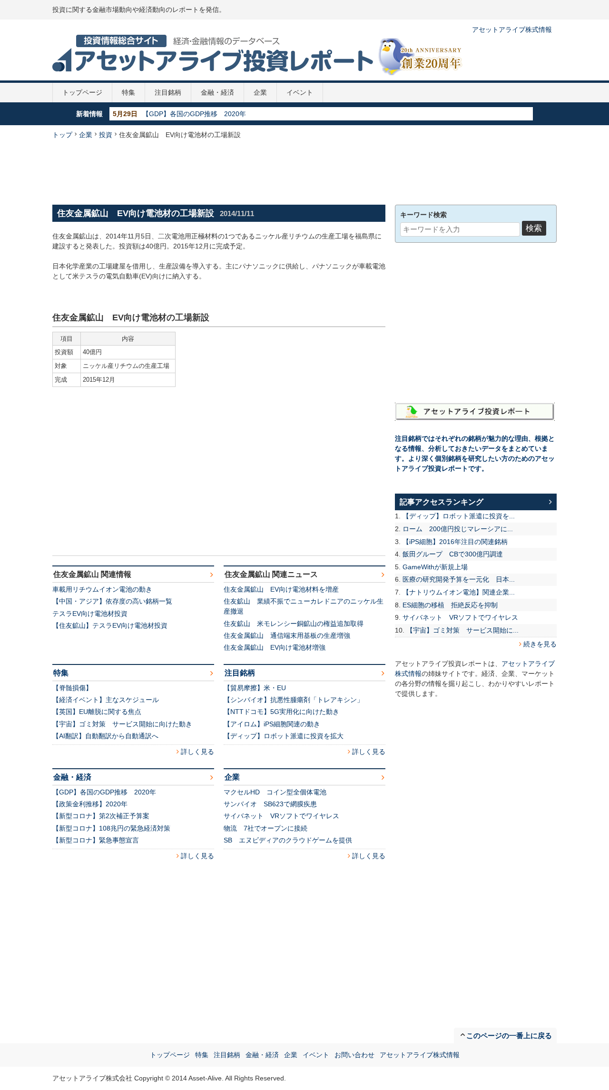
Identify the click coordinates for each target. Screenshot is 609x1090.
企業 (260, 92)
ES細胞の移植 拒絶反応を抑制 (450, 605)
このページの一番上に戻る (509, 1035)
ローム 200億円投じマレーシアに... (458, 529)
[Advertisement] (304, 170)
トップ (62, 135)
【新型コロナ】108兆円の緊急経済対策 (111, 828)
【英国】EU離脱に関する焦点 (96, 711)
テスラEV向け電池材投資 (90, 613)
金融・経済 (217, 92)
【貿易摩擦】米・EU (255, 688)
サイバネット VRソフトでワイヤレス (281, 816)
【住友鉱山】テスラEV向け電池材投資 (109, 625)
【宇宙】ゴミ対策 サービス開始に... (462, 630)
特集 (128, 92)
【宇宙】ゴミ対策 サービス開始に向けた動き (122, 724)
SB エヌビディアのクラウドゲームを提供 (288, 840)
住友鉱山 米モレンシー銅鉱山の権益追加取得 (293, 623)
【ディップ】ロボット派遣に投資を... (459, 516)
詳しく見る (197, 751)
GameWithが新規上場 (435, 567)
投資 (105, 135)
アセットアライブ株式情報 (512, 29)
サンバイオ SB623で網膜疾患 (270, 804)
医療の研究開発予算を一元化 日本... (459, 579)
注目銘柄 (168, 92)
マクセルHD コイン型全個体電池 (275, 792)
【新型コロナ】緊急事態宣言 (95, 840)
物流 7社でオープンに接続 (265, 828)
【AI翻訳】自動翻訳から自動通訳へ (105, 736)
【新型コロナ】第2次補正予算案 (100, 816)
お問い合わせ (354, 1055)
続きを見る (540, 644)
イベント (299, 92)
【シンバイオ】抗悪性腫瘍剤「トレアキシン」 (293, 700)
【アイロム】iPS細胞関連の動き (272, 724)
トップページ (82, 92)
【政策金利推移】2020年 (90, 804)
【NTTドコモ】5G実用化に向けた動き (281, 711)
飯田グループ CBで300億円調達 (453, 554)
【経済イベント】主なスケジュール (105, 700)
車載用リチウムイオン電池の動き (102, 589)
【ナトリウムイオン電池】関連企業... (459, 592)
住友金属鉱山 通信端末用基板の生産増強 (287, 635)
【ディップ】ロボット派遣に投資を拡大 (284, 736)
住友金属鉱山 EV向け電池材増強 (274, 647)
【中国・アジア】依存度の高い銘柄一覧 (112, 601)
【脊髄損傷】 (72, 688)
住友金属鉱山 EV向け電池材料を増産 (281, 589)
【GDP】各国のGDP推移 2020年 (194, 114)
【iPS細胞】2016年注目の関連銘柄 (455, 541)
